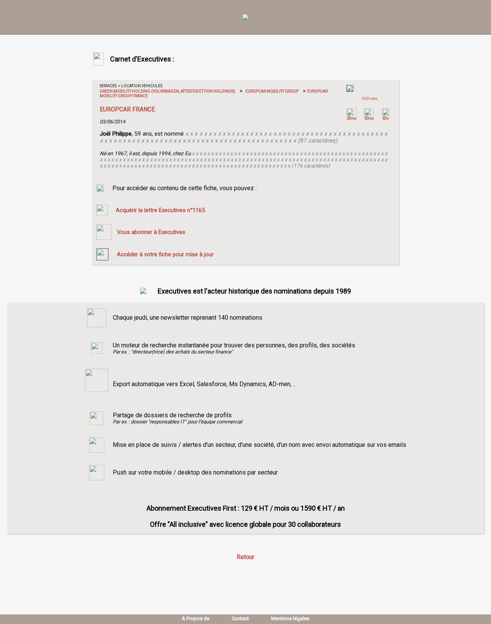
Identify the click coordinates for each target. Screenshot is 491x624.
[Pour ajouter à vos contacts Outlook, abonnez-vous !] (369, 117)
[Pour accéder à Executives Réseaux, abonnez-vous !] (351, 117)
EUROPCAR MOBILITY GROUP (272, 91)
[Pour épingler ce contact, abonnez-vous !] (385, 117)
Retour (245, 557)
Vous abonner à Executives (151, 232)
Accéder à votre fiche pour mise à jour (165, 254)
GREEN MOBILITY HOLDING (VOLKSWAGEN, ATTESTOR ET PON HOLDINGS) (167, 91)
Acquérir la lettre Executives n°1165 (160, 210)
